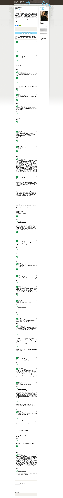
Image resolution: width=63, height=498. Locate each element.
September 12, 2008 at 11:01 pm (22, 301)
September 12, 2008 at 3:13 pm (22, 147)
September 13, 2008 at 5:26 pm (22, 471)
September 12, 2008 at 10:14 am (22, 56)
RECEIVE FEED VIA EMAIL (43, 22)
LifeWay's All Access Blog (43, 38)
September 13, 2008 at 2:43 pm (22, 412)
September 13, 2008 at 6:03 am (22, 319)
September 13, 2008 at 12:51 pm (22, 383)
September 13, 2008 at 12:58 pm (22, 389)
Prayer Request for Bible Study (18, 7)
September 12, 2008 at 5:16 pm (22, 232)
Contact (39, 4)
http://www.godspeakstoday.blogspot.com (21, 213)
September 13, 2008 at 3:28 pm (22, 419)
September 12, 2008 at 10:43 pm (22, 287)
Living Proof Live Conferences (43, 39)
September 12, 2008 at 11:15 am (22, 72)
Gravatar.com (29, 36)
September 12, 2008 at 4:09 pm (22, 177)
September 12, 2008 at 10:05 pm (22, 276)
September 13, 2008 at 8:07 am (22, 326)
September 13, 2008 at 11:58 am (22, 358)
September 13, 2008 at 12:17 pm (22, 369)
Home (31, 4)
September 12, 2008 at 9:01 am (22, 42)
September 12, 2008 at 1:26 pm (22, 106)
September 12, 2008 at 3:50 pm (22, 159)
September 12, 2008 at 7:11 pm (21, 241)
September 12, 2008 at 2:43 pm (22, 132)
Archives (35, 4)
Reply (17, 49)
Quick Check (16, 8)
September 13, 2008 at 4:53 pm (22, 455)
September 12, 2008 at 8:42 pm (22, 264)
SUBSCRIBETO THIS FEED (42, 23)
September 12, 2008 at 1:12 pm (22, 95)
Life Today (41, 37)
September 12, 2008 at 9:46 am (22, 52)
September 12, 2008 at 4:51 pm (22, 222)
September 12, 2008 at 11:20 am (22, 78)
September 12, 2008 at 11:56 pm (22, 307)
